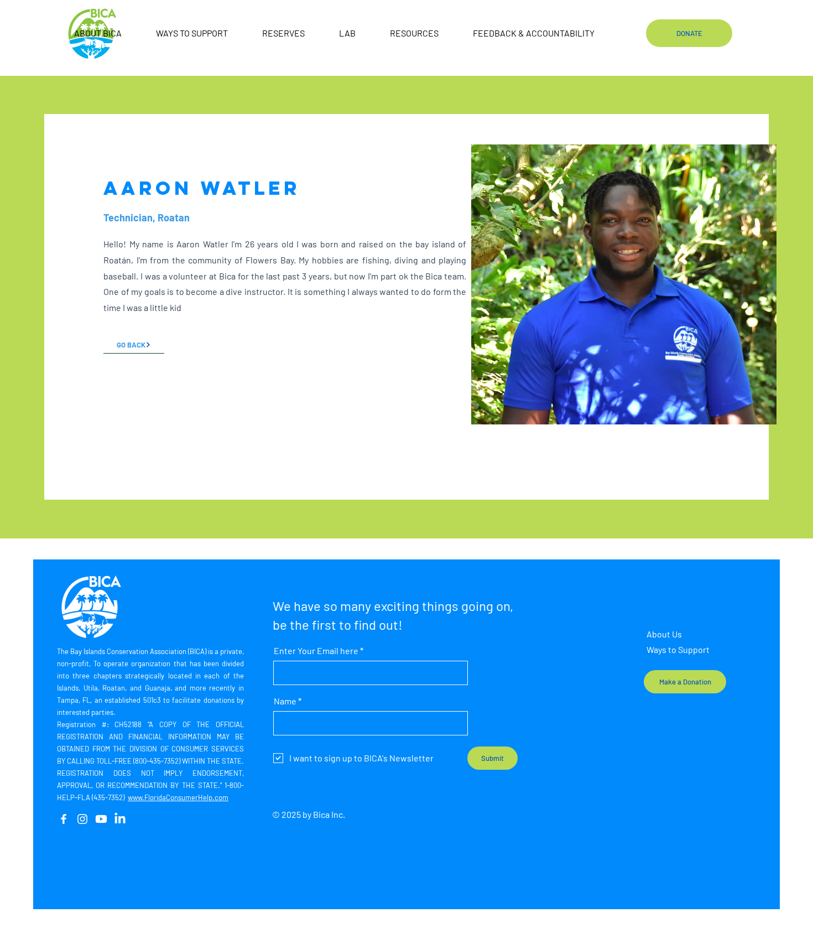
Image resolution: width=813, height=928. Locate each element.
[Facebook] (63, 819)
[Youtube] (101, 819)
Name (285, 701)
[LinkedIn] (120, 819)
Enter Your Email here (316, 650)
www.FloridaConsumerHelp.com (178, 797)
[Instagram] (82, 819)
